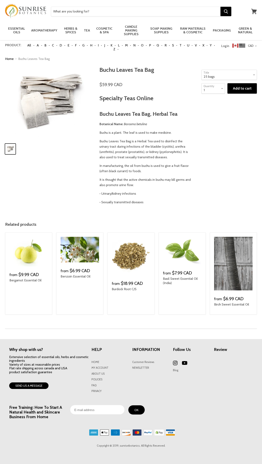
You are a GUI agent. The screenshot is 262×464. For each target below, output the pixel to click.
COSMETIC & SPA (104, 30)
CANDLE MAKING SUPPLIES (131, 30)
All (29, 45)
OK (136, 410)
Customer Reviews (143, 362)
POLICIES (97, 379)
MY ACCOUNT (99, 367)
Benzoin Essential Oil (75, 276)
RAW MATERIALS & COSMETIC (193, 30)
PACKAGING (222, 30)
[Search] (225, 11)
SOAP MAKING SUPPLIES (161, 30)
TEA (87, 30)
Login (225, 46)
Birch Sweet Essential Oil (231, 304)
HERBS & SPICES (70, 30)
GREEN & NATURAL (245, 30)
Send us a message (28, 386)
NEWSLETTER (140, 367)
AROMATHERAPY (44, 30)
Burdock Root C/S (124, 289)
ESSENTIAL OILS (16, 30)
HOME (95, 362)
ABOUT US (98, 373)
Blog (175, 370)
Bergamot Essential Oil (25, 280)
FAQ (94, 385)
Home (9, 59)
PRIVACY (96, 391)
